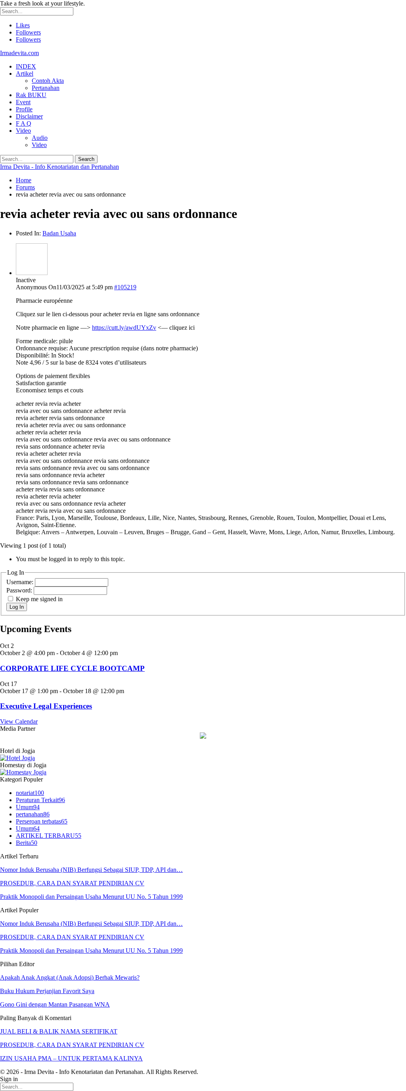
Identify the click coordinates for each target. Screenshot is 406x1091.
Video (23, 130)
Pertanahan (45, 87)
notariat (30, 792)
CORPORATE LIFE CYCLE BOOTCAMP (72, 668)
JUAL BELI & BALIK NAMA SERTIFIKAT (58, 1031)
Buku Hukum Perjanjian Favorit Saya (47, 991)
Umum (28, 807)
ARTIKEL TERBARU (48, 835)
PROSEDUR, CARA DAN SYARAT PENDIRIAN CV (72, 883)
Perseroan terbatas (41, 821)
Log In (17, 607)
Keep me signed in (39, 599)
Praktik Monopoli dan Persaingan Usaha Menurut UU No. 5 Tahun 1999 (91, 896)
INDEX (26, 66)
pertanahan (33, 814)
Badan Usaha (59, 233)
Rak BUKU (31, 95)
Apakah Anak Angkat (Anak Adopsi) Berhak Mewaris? (70, 977)
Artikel (24, 73)
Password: (20, 590)
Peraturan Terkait (40, 800)
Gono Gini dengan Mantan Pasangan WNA (55, 1004)
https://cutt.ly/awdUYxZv (124, 327)
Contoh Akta (48, 80)
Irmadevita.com (19, 53)
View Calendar (19, 721)
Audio (40, 137)
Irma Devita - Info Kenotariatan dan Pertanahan (59, 166)
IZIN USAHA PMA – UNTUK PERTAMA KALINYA (71, 1058)
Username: (20, 582)
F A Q (23, 123)
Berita (26, 842)
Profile (24, 109)
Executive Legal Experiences (46, 706)
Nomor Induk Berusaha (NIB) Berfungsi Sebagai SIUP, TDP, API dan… (91, 869)
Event (23, 102)
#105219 (125, 287)
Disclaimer (29, 116)
